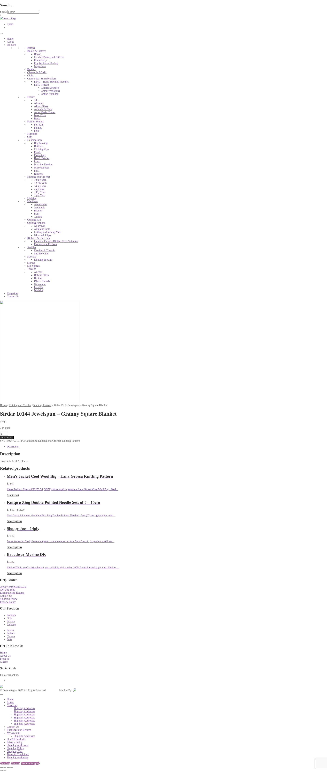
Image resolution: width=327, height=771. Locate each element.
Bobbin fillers (41, 275)
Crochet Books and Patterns (49, 57)
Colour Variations (50, 90)
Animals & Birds (43, 109)
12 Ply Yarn (40, 182)
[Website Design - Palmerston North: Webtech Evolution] (74, 690)
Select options (14, 521)
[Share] (8, 767)
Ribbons (38, 173)
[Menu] (1, 33)
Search (3, 11)
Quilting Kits (34, 219)
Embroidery (40, 60)
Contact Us (13, 296)
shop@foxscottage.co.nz (13, 586)
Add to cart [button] (13, 495)
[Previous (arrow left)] (1, 770)
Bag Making (41, 143)
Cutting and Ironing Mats (47, 232)
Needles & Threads (44, 250)
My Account (13, 732)
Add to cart (6, 437)
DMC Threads (42, 281)
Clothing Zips (41, 149)
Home (10, 38)
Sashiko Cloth (41, 253)
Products (11, 44)
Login (10, 24)
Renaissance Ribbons (45, 244)
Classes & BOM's (36, 72)
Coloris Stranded (50, 87)
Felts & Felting (35, 121)
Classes (11, 636)
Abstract (38, 103)
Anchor (38, 271)
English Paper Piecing (46, 63)
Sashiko (31, 247)
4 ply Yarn (39, 195)
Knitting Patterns (42, 405)
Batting (31, 47)
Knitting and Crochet (38, 176)
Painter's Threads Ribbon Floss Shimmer (56, 241)
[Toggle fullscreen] (4, 767)
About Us (5, 655)
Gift (29, 136)
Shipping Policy (8, 598)
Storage (31, 262)
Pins (36, 170)
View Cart (5, 763)
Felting (38, 127)
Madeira (38, 290)
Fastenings (39, 155)
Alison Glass (41, 106)
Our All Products (16, 739)
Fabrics (31, 97)
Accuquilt (39, 207)
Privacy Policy (8, 601)
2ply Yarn (39, 189)
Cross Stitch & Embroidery (41, 78)
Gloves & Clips (42, 235)
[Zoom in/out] (1, 767)
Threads (31, 268)
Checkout (12, 705)
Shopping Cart (14, 751)
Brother (38, 210)
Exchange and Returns (12, 592)
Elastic (37, 152)
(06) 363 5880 (7, 589)
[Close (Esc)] (11, 767)
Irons (37, 161)
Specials (31, 256)
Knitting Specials (43, 259)
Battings (11, 615)
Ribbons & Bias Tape (38, 238)
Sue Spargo (33, 265)
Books (37, 54)
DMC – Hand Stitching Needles (51, 81)
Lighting (31, 198)
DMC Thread (41, 84)
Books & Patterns (36, 50)
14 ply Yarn (40, 186)
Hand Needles (41, 158)
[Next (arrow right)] (4, 770)
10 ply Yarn (40, 179)
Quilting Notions (36, 222)
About (10, 41)
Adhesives (39, 225)
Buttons (31, 69)
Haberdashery (34, 139)
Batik (37, 118)
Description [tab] (13, 446)
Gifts (9, 618)
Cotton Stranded (49, 93)
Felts (36, 130)
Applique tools (42, 228)
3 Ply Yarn (39, 192)
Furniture (32, 133)
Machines (32, 201)
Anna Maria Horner (44, 112)
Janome (38, 216)
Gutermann (40, 284)
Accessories (40, 204)
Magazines (40, 66)
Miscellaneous (41, 167)
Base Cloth (40, 115)
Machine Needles (43, 164)
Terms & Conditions (18, 754)
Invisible (38, 287)
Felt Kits (38, 124)
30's (36, 100)
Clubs (30, 75)
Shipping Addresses (24, 708)
